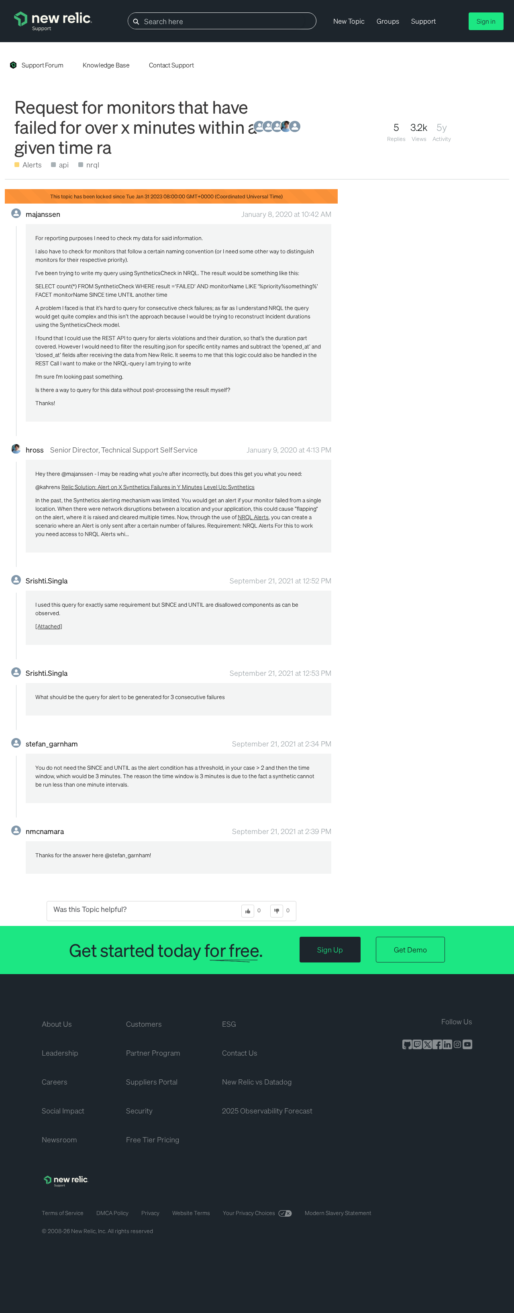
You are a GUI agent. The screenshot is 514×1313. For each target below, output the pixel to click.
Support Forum (42, 65)
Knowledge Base (106, 65)
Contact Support (171, 65)
